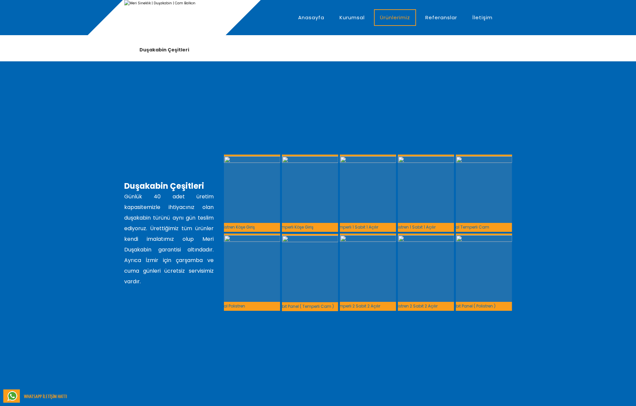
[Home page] (126, 49)
